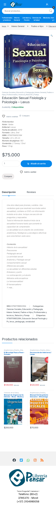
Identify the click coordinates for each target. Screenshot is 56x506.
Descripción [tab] (9, 192)
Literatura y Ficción (26, 19)
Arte (21, 350)
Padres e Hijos (37, 26)
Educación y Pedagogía (25, 92)
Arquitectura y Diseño (11, 350)
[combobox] (24, 11)
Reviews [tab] (31, 192)
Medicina (46, 18)
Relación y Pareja (32, 95)
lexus (12, 321)
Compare (26, 116)
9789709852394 (14, 318)
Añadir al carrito (38, 163)
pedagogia (20, 321)
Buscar (50, 11)
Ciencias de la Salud (36, 19)
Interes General (17, 19)
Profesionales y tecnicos (7, 19)
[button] (52, 35)
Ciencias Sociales (8, 92)
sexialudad (30, 321)
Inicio (4, 26)
